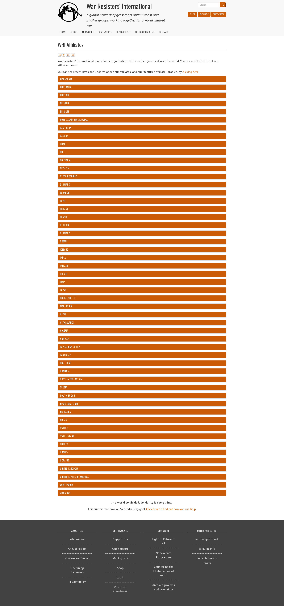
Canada (64, 136)
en (60, 55)
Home (63, 32)
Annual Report (77, 548)
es (73, 55)
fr (63, 55)
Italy (63, 282)
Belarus (64, 103)
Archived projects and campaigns (163, 587)
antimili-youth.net (206, 539)
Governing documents (77, 570)
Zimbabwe (65, 493)
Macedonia (66, 306)
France (64, 217)
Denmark (65, 184)
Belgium (64, 111)
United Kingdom (69, 468)
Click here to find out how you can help (171, 509)
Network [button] (87, 32)
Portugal (65, 363)
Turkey (64, 444)
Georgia (64, 225)
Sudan (63, 420)
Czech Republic (68, 176)
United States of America (74, 476)
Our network (120, 548)
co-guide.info (207, 548)
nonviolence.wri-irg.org (207, 560)
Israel (63, 274)
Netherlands (67, 322)
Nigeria (64, 330)
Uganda (64, 452)
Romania (65, 371)
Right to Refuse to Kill (163, 541)
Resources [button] (123, 32)
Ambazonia (66, 79)
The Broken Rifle (144, 32)
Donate (204, 14)
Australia (65, 87)
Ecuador (65, 192)
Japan (63, 290)
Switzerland (67, 436)
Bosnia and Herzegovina (74, 119)
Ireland (64, 265)
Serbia (63, 387)
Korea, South (67, 298)
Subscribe (218, 14)
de (68, 55)
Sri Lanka (65, 411)
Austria (64, 95)
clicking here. (190, 72)
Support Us (120, 539)
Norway (64, 338)
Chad (63, 144)
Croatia (64, 168)
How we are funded (77, 558)
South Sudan (67, 395)
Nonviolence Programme (163, 555)
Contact (163, 32)
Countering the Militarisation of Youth (163, 571)
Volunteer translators (120, 589)
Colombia (65, 160)
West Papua (66, 485)
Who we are (77, 539)
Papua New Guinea (70, 347)
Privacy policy (77, 581)
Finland (64, 209)
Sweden (64, 428)
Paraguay (65, 355)
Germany (65, 233)
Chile (63, 152)
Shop (192, 14)
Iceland (64, 249)
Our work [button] (105, 32)
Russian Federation (71, 379)
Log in (120, 577)
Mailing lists (120, 558)
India (63, 257)
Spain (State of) (69, 403)
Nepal (63, 314)
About (74, 32)
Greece (63, 241)
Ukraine (64, 460)
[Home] (70, 13)
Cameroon (65, 128)
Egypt (63, 201)
